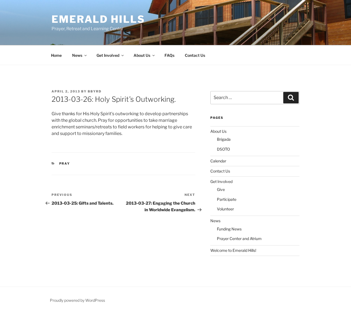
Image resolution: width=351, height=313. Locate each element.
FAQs (169, 55)
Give (221, 189)
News (77, 55)
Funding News (229, 229)
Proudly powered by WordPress (77, 300)
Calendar (218, 161)
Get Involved (108, 55)
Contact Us (195, 55)
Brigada (224, 139)
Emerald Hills (98, 19)
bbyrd (94, 91)
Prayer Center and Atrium (239, 238)
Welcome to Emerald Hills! (233, 250)
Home (56, 55)
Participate (226, 199)
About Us (142, 55)
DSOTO (223, 149)
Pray (64, 163)
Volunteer (225, 209)
